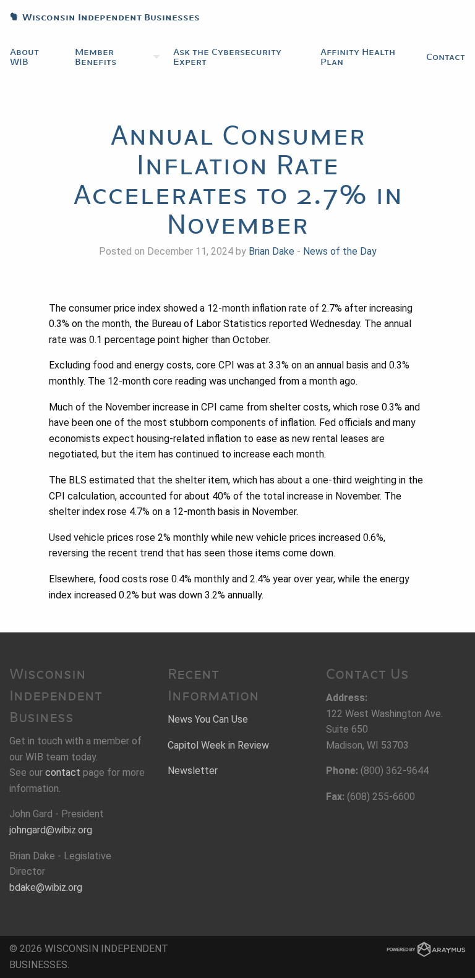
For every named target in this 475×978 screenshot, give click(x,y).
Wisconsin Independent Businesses (100, 17)
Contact (445, 56)
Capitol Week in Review (218, 745)
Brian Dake (271, 251)
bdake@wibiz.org (45, 887)
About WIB (24, 56)
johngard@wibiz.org (50, 830)
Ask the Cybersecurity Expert (227, 56)
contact (62, 772)
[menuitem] (32, 57)
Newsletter (193, 770)
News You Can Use (208, 719)
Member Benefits (95, 56)
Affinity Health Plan (357, 56)
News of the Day (340, 251)
